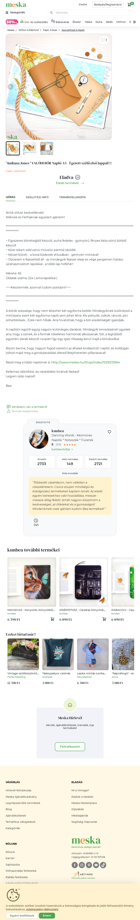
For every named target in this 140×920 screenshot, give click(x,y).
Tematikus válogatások (21, 821)
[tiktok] (103, 865)
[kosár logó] (129, 4)
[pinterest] (89, 865)
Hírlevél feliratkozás (18, 790)
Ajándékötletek (16, 815)
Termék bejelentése (25, 411)
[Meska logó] (16, 4)
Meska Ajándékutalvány (21, 796)
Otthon (121, 22)
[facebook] (74, 865)
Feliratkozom (70, 746)
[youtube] (96, 865)
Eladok (83, 4)
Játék (109, 22)
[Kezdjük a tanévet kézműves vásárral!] (12, 21)
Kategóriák (13, 828)
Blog (9, 809)
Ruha (99, 22)
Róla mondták (70, 473)
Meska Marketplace (84, 803)
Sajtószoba (13, 864)
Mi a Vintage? (80, 790)
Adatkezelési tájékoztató (42, 909)
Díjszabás (77, 809)
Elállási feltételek (17, 877)
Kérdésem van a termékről (29, 407)
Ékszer (77, 22)
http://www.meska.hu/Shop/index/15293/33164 (85, 362)
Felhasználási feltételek (21, 870)
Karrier (10, 858)
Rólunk (10, 852)
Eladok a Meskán (82, 796)
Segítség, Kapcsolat (84, 821)
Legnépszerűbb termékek (23, 803)
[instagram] (82, 865)
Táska (88, 22)
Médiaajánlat (79, 815)
